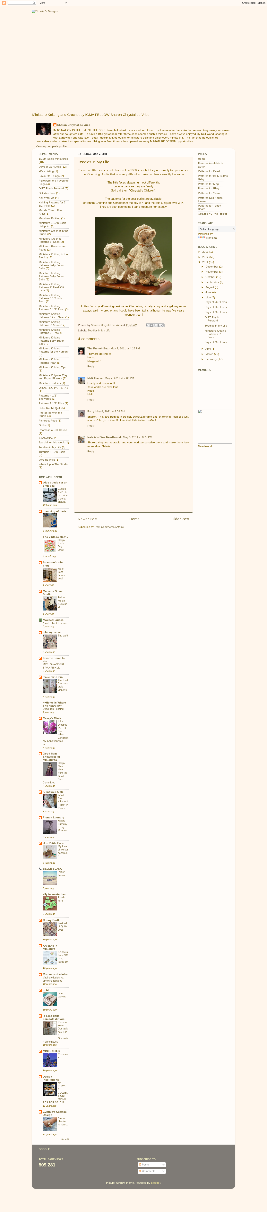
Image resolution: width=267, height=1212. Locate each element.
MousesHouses (53, 620)
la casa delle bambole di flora (54, 1017)
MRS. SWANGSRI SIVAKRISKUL (53, 666)
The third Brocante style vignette (63, 685)
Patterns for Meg (208, 184)
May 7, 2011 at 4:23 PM (125, 348)
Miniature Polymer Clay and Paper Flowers (53, 377)
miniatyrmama (52, 632)
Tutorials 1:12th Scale (52, 451)
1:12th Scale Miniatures (53, 158)
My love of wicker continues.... (63, 851)
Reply (90, 366)
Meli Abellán (95, 378)
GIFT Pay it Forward (51, 188)
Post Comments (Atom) (109, 526)
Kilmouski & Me (53, 791)
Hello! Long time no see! (62, 573)
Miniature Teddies (50, 383)
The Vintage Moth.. (55, 536)
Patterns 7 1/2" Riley (51, 403)
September (212, 282)
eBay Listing (46, 171)
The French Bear (98, 348)
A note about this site (55, 623)
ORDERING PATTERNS (53, 387)
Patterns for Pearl (209, 171)
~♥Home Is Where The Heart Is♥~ (54, 704)
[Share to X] (155, 325)
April (208, 348)
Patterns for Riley (208, 188)
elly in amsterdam (54, 894)
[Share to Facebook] (159, 325)
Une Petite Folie (53, 843)
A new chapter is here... (63, 1121)
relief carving (62, 995)
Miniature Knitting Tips (52, 367)
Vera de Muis (47, 459)
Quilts (42, 425)
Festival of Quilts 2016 (62, 926)
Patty (90, 411)
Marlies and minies (55, 974)
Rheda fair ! (61, 899)
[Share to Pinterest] (163, 325)
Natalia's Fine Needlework (104, 437)
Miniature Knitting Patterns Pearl (49, 361)
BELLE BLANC (52, 868)
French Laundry (53, 817)
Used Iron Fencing (53, 708)
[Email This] (148, 325)
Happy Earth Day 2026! (61, 545)
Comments (148, 1171)
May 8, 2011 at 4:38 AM (110, 411)
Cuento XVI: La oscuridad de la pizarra (62, 495)
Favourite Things (49, 176)
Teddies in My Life (99, 330)
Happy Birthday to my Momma (62, 825)
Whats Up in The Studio (53, 464)
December (212, 266)
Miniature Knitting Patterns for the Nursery (53, 350)
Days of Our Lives (50, 166)
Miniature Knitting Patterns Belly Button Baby (52, 265)
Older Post (180, 519)
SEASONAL (46, 437)
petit (46, 990)
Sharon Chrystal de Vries (73, 125)
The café (63, 635)
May (208, 297)
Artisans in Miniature (50, 947)
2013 (205, 251)
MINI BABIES (51, 1051)
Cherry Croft (51, 920)
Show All (65, 1139)
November (212, 271)
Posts (145, 1164)
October (210, 277)
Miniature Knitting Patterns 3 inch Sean (52, 315)
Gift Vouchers (47, 193)
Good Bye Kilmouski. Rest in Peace (63, 802)
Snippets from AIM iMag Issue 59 (63, 957)
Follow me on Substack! (62, 602)
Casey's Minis (52, 718)
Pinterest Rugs (48, 420)
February (211, 359)
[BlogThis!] (151, 325)
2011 (205, 262)
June (208, 292)
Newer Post (87, 519)
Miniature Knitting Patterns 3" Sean (49, 323)
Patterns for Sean (209, 193)
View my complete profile (51, 146)
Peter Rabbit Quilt (50, 408)
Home (134, 519)
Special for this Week (52, 442)
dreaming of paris (54, 511)
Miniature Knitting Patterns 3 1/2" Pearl (51, 308)
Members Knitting (49, 218)
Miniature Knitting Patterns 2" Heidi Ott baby (51, 287)
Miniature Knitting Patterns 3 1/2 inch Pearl (50, 298)
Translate (211, 237)
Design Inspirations (51, 1078)
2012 (205, 257)
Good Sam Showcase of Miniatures (51, 756)
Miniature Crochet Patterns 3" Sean (50, 240)
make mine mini (53, 677)
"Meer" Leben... (62, 873)
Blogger (155, 1182)
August (210, 287)
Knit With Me (46, 197)
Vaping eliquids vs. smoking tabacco (53, 979)
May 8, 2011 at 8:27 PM (137, 437)
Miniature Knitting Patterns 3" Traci (49, 331)
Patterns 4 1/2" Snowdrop (48, 397)
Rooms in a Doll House (53, 430)
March (209, 354)
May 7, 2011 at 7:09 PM (119, 378)
